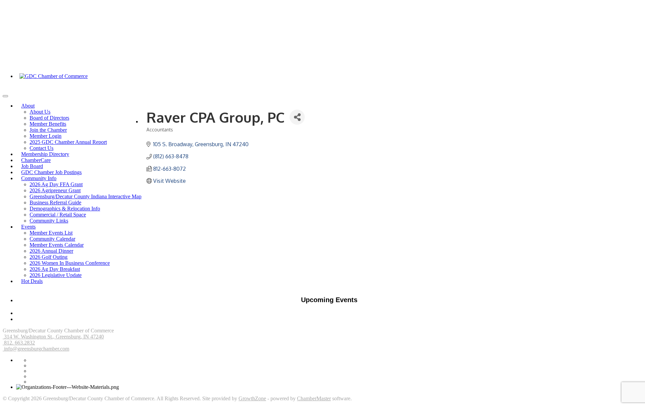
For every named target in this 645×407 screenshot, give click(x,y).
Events (28, 227)
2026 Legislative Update (56, 275)
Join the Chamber (48, 130)
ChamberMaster (314, 398)
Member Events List (51, 233)
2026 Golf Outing (49, 257)
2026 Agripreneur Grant (55, 190)
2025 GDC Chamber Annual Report (68, 142)
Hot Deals (32, 281)
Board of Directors (49, 118)
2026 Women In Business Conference (70, 263)
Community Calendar (52, 239)
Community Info (38, 178)
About (28, 106)
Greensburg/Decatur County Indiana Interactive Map (85, 196)
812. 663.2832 (19, 342)
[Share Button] (297, 117)
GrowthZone (252, 398)
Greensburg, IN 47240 (54, 336)
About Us (40, 112)
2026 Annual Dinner (51, 251)
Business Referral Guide (55, 202)
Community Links (49, 220)
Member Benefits (48, 124)
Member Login (45, 136)
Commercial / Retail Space (58, 214)
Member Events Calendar (57, 245)
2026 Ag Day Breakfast (55, 269)
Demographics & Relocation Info (65, 208)
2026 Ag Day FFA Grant (56, 184)
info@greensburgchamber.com (36, 349)
